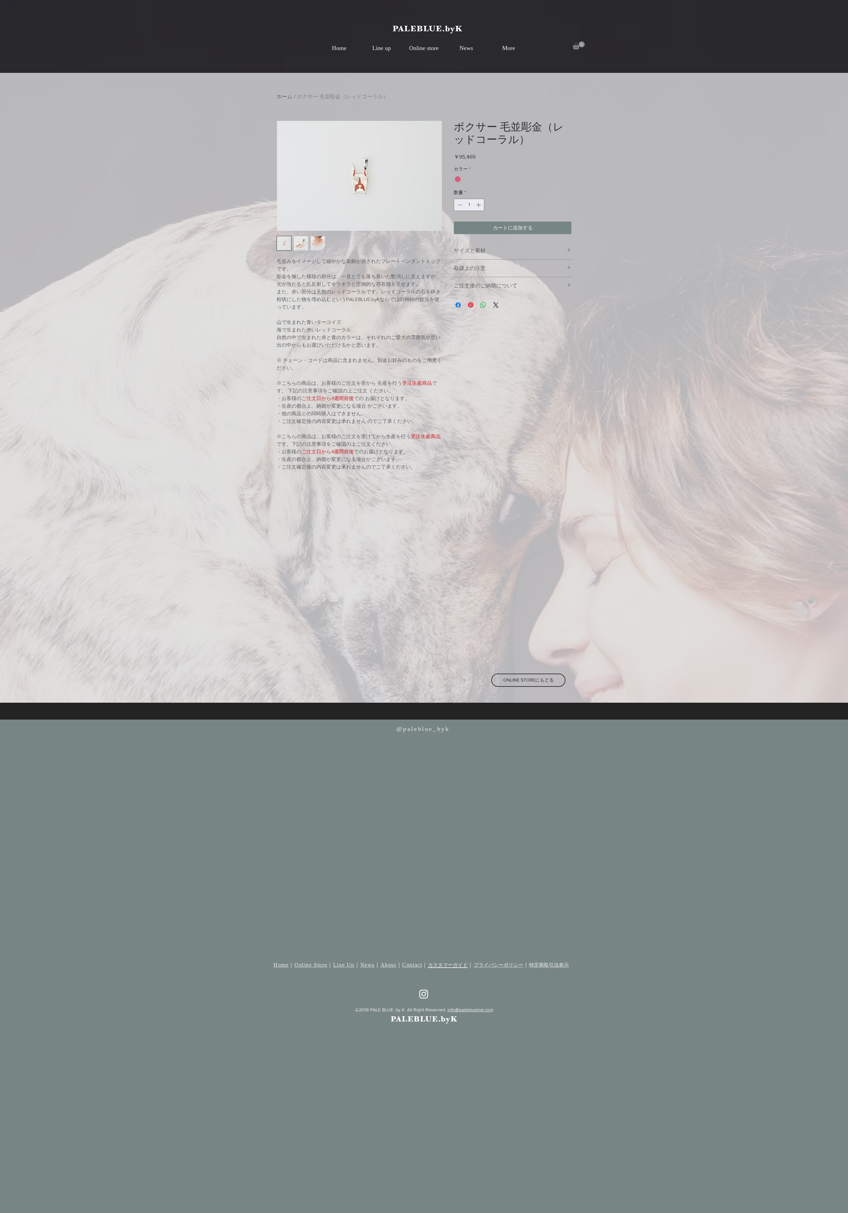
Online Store (310, 965)
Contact (412, 965)
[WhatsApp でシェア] (483, 305)
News (367, 965)
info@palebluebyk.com (470, 1009)
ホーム (284, 96)
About (389, 965)
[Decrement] (459, 205)
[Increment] (479, 205)
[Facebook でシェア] (458, 305)
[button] (579, 45)
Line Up (343, 965)
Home (281, 965)
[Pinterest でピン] (471, 305)
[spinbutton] (469, 205)
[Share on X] (496, 305)
